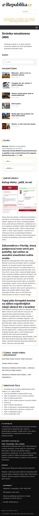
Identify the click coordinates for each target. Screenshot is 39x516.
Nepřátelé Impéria (13, 412)
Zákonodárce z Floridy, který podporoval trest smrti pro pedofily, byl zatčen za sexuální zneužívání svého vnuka (19, 252)
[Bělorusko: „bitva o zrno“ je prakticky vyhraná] (6, 77)
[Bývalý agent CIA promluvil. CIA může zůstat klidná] (6, 118)
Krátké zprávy (10, 178)
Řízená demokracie (13, 405)
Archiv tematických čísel (12, 414)
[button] (36, 27)
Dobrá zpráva (16, 104)
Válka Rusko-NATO (13, 398)
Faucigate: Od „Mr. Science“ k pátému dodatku (22, 84)
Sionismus (7, 403)
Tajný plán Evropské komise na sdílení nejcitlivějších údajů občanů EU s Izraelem (18, 303)
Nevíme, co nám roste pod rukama (24, 124)
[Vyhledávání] (29, 11)
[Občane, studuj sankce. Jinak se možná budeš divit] (6, 97)
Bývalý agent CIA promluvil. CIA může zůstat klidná (22, 115)
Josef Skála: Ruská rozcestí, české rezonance (17, 359)
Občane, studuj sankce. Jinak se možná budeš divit (22, 94)
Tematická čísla (11, 385)
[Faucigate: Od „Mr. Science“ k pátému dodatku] (6, 87)
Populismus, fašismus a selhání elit (18, 409)
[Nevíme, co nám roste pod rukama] (6, 128)
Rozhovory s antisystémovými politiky (19, 407)
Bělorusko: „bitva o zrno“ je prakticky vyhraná (21, 74)
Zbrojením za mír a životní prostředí (19, 396)
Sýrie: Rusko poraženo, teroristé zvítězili (20, 400)
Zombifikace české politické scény (18, 393)
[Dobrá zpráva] (6, 108)
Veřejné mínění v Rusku (10, 363)
